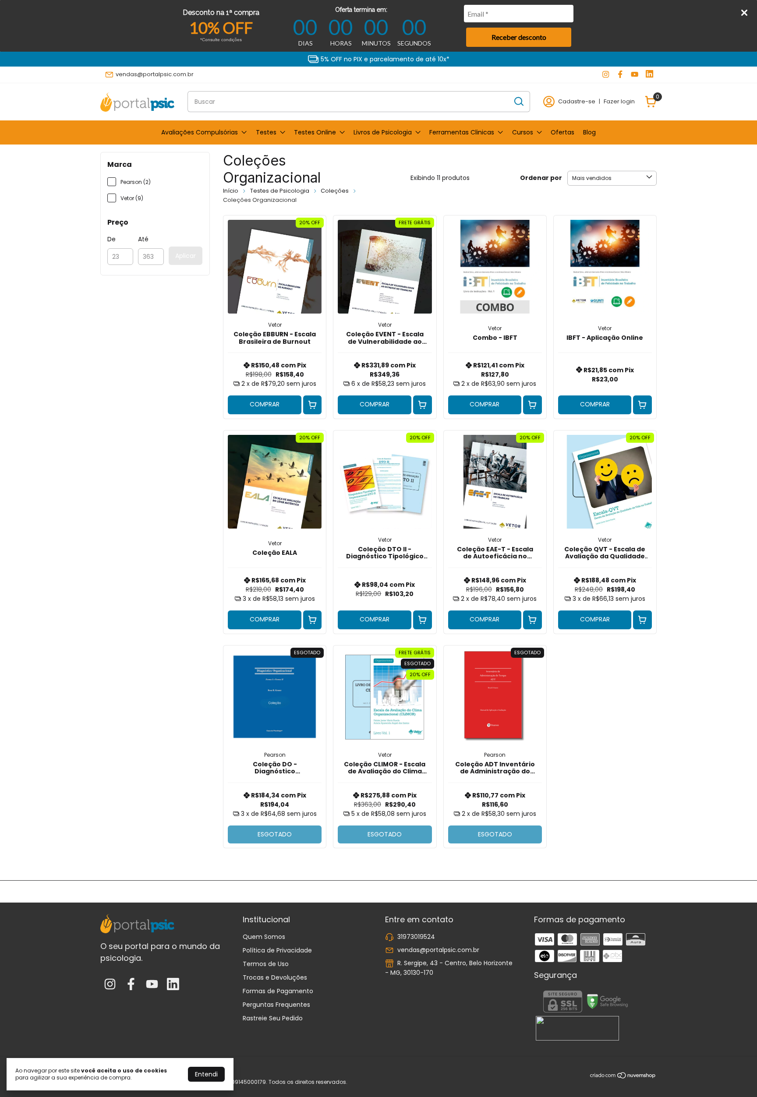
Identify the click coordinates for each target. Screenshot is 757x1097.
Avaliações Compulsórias (199, 132)
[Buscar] (518, 101)
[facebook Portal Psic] (620, 74)
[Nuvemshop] (623, 1076)
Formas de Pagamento (278, 991)
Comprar (264, 404)
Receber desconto (519, 37)
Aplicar (185, 255)
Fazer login (619, 101)
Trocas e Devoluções (275, 977)
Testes (266, 132)
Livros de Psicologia (383, 132)
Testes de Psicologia (279, 191)
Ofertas (562, 132)
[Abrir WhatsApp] (735, 1075)
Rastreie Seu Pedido (273, 1018)
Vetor (275, 324)
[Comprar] (312, 404)
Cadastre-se (576, 101)
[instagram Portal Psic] (605, 74)
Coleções (335, 191)
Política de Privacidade (277, 950)
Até (143, 239)
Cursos (522, 132)
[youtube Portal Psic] (634, 74)
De (111, 239)
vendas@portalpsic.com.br (155, 74)
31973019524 (416, 936)
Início (230, 191)
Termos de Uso (266, 963)
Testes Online (315, 132)
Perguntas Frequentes (276, 1004)
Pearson (275, 754)
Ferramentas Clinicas (461, 132)
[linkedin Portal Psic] (649, 74)
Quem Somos (264, 936)
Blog (589, 132)
